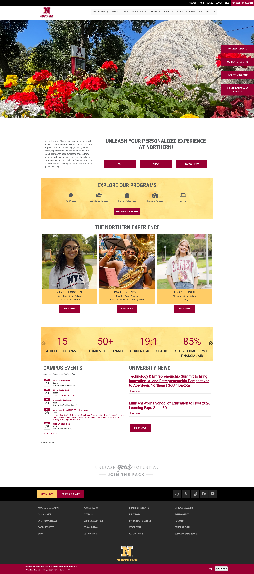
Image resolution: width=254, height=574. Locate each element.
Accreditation (91, 508)
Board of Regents (139, 508)
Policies (179, 521)
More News (140, 428)
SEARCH (192, 3)
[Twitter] (186, 494)
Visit (120, 164)
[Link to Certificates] (71, 197)
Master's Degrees (155, 201)
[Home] (47, 13)
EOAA (40, 533)
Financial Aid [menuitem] (118, 12)
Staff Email (135, 527)
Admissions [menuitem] (98, 12)
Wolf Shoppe (136, 533)
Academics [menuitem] (136, 12)
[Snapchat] (177, 494)
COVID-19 (88, 514)
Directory (134, 514)
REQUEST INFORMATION (242, 3)
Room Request (46, 527)
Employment (182, 514)
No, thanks (221, 569)
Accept (210, 568)
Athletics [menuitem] (177, 11)
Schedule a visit (71, 494)
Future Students (237, 48)
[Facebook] (204, 494)
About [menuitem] (209, 12)
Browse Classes (184, 508)
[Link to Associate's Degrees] (98, 197)
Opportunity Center (140, 521)
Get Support (90, 533)
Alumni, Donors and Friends (237, 90)
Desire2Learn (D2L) (94, 521)
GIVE (227, 3)
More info (70, 569)
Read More (69, 308)
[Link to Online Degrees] (183, 197)
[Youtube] (213, 494)
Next (210, 343)
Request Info (191, 164)
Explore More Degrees (127, 212)
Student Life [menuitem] (192, 12)
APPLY (219, 3)
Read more (135, 391)
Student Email (183, 527)
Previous (43, 343)
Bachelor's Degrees (127, 201)
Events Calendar (47, 521)
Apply (156, 164)
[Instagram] (195, 493)
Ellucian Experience (186, 533)
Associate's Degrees (99, 201)
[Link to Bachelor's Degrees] (127, 197)
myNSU (210, 3)
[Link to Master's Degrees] (155, 197)
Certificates (70, 201)
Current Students (237, 62)
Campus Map (44, 514)
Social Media (91, 527)
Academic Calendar (48, 508)
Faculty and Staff (237, 75)
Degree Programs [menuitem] (159, 11)
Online (183, 201)
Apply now (47, 494)
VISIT (202, 3)
